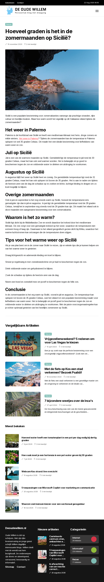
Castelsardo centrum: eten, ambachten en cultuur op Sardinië (57, 539)
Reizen (9, 24)
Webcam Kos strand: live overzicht (39, 471)
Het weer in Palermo (28, 138)
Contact (20, 3)
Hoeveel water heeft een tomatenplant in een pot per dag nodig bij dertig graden (59, 439)
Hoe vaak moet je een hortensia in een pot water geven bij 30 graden (57, 455)
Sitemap (9, 567)
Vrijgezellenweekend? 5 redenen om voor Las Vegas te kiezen (70, 340)
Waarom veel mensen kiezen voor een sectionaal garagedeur (53, 504)
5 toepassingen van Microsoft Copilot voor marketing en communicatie (58, 487)
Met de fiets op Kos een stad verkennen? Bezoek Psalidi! (64, 370)
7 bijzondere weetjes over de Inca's (69, 400)
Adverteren (9, 3)
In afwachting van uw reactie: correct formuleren (57, 567)
